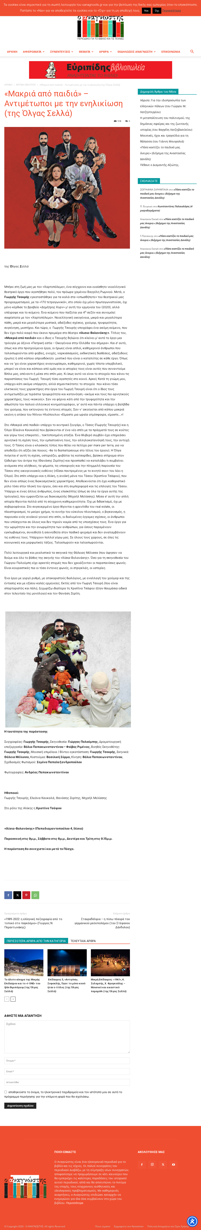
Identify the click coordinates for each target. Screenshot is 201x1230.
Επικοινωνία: (63, 1211)
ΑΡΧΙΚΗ (12, 51)
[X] (17, 895)
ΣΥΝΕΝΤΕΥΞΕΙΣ (60, 51)
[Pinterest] (26, 895)
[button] (192, 52)
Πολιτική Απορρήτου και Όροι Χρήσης (168, 1226)
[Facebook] (8, 895)
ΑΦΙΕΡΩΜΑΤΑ (32, 51)
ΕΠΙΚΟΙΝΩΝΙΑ (170, 51)
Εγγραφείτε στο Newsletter (129, 1226)
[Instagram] (152, 1164)
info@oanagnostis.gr (85, 1211)
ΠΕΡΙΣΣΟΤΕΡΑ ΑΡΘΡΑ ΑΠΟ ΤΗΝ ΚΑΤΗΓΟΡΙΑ (36, 941)
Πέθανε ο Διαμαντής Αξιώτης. (159, 165)
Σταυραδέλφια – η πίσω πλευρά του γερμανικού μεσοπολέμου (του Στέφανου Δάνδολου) (102, 923)
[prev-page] (6, 999)
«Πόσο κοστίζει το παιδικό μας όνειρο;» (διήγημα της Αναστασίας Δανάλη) (162, 153)
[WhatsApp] (35, 895)
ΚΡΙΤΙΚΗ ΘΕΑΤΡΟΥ (26, 84)
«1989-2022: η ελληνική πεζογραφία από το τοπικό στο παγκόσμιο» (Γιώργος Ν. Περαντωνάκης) (33, 923)
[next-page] (13, 999)
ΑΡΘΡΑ (104, 51)
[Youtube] (173, 1165)
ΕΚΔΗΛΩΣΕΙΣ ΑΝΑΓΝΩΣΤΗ (135, 51)
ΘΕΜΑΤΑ (84, 51)
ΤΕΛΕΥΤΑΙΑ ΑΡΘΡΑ (83, 941)
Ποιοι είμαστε (102, 1226)
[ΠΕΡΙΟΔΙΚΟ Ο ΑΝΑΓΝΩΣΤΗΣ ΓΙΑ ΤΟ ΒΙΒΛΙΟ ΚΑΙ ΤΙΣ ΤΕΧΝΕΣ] (100, 26)
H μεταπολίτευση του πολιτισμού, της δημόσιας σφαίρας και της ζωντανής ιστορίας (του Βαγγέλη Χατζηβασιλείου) (166, 123)
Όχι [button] (157, 10)
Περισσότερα (74, 1203)
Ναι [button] (146, 10)
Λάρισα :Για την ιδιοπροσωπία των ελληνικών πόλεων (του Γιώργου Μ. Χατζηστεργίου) (163, 106)
